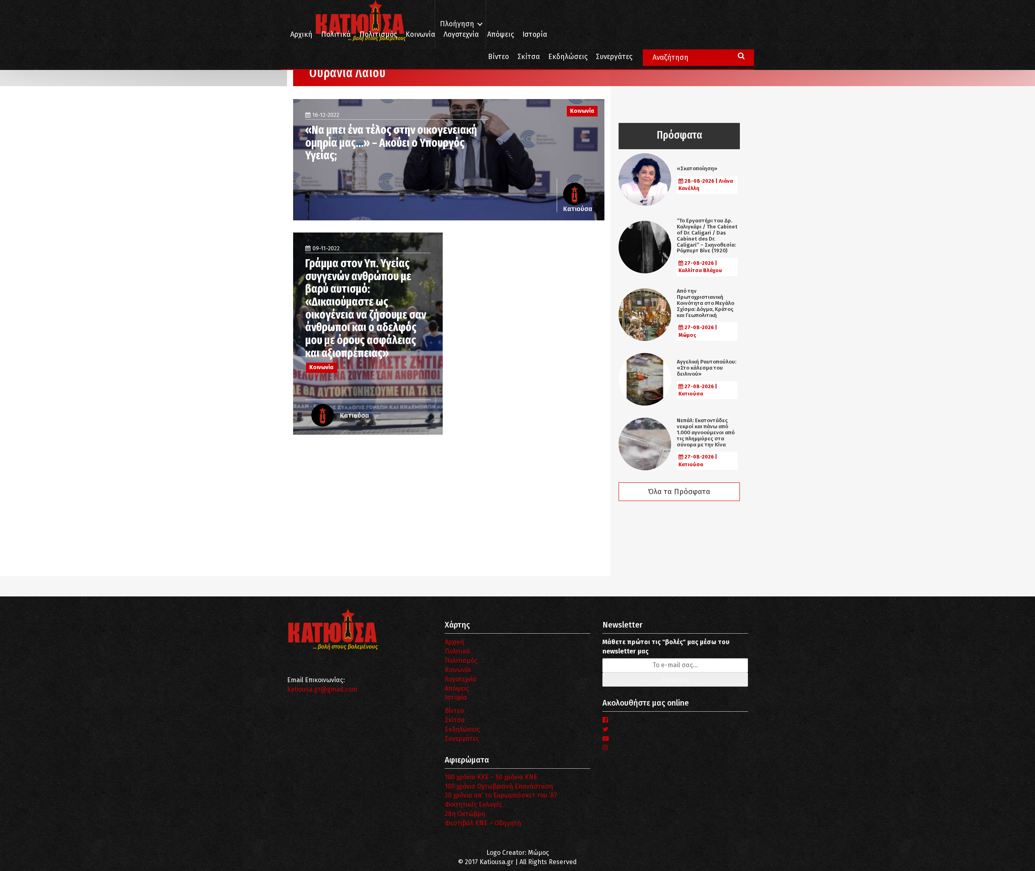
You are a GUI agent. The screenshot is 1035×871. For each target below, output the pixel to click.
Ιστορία (534, 34)
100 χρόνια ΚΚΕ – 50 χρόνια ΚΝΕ (491, 777)
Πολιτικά (336, 34)
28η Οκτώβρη (465, 814)
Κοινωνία (420, 34)
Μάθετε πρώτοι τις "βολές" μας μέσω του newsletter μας (665, 646)
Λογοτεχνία (461, 679)
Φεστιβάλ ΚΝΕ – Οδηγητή (483, 823)
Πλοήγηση (457, 24)
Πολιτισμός (378, 34)
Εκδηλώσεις (567, 57)
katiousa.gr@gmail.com (322, 689)
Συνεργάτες (614, 57)
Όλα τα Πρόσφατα (679, 491)
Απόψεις (500, 34)
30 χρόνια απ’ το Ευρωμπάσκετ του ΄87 (501, 795)
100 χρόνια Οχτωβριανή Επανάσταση (499, 786)
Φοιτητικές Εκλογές (473, 804)
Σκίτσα (529, 57)
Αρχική (301, 34)
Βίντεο (498, 57)
